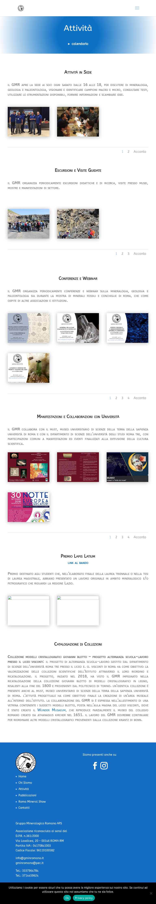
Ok (67, 898)
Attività (23, 789)
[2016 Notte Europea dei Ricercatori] (28, 521)
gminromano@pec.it (30, 863)
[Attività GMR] (28, 135)
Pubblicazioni (27, 795)
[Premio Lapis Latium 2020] (78, 599)
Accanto (140, 152)
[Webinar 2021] (28, 342)
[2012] (28, 481)
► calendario (77, 44)
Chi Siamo (25, 783)
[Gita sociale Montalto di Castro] (28, 237)
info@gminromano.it (30, 858)
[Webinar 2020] (127, 342)
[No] (151, 893)
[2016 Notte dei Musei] (127, 481)
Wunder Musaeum (51, 710)
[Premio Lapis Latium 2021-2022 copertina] (28, 599)
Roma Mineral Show (32, 801)
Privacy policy (84, 898)
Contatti (24, 808)
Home (22, 776)
